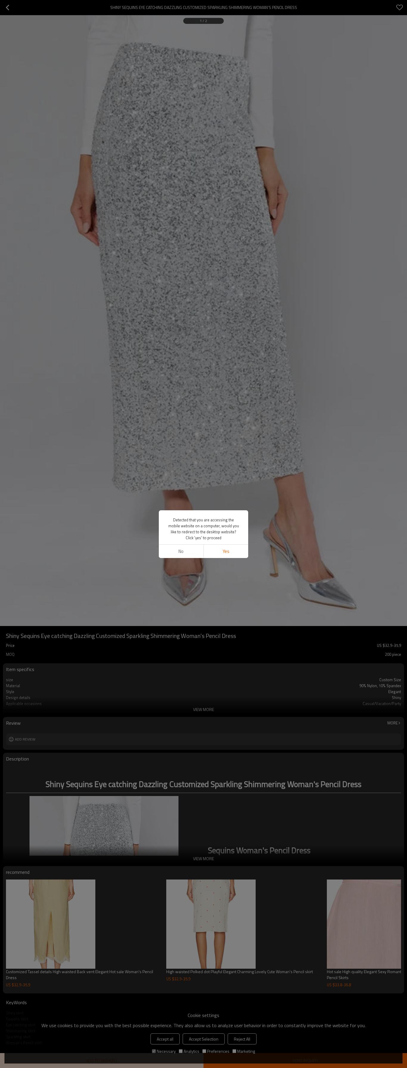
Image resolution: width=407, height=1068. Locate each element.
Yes (226, 551)
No (181, 551)
